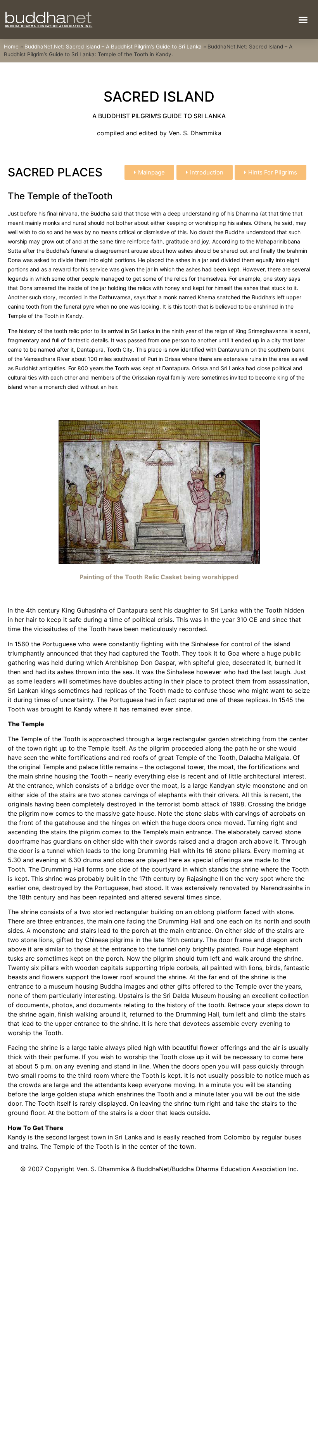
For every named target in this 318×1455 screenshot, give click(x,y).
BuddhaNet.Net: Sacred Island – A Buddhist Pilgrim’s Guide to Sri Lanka (113, 46)
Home (11, 46)
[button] (303, 19)
